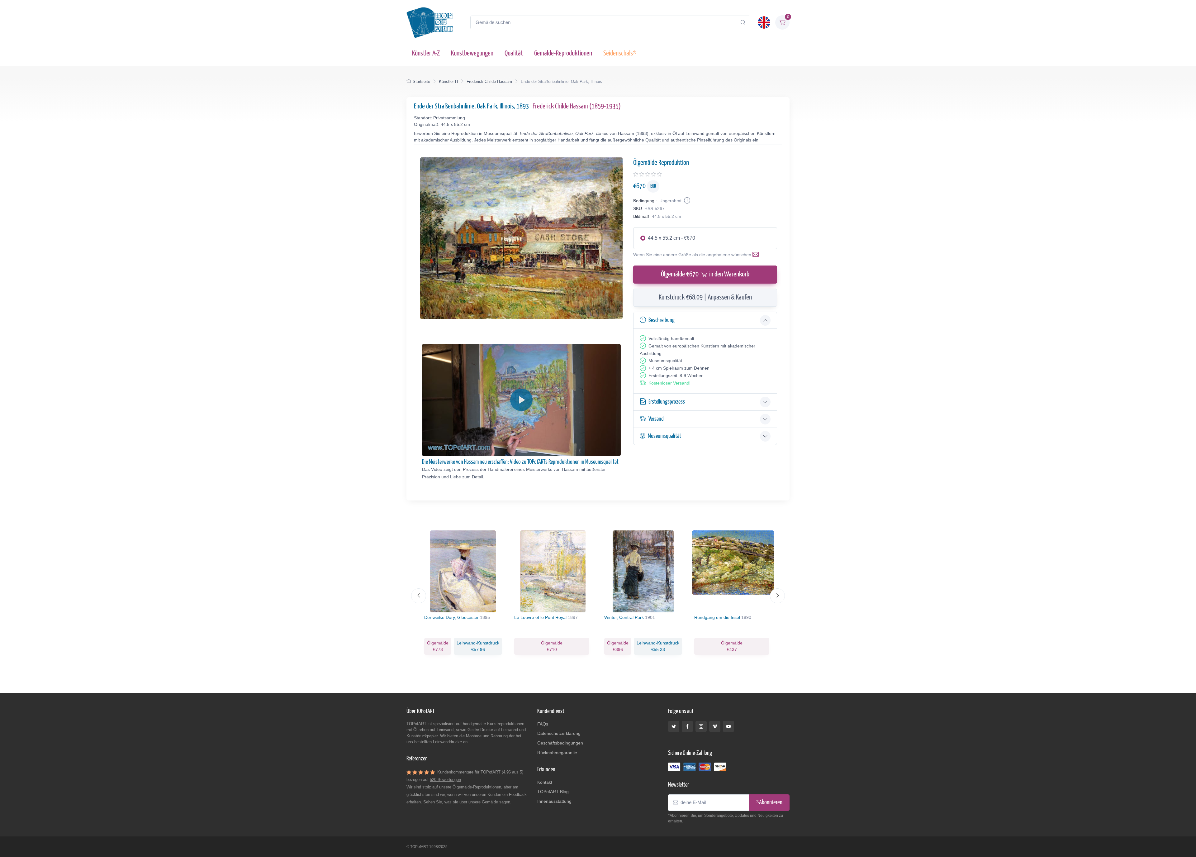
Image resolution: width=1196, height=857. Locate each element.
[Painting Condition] (686, 200)
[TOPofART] (429, 22)
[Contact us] (756, 254)
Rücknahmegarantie (557, 752)
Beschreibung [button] (661, 320)
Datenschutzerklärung (559, 733)
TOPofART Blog (553, 791)
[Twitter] (673, 726)
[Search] (742, 22)
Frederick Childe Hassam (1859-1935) (577, 106)
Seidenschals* (619, 53)
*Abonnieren (769, 803)
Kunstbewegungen (472, 53)
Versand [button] (656, 419)
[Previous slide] (418, 595)
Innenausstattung (554, 801)
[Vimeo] (714, 726)
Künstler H (448, 81)
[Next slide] (777, 595)
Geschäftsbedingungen (560, 742)
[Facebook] (687, 726)
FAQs (542, 723)
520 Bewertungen (445, 779)
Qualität (514, 53)
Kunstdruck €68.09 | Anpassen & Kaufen (705, 297)
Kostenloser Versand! (669, 383)
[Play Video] (521, 400)
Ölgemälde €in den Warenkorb (705, 274)
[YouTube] (728, 726)
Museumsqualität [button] (664, 436)
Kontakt (544, 782)
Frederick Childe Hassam (489, 81)
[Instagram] (701, 726)
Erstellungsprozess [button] (666, 402)
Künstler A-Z (426, 53)
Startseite (421, 81)
